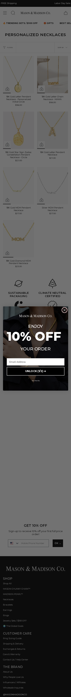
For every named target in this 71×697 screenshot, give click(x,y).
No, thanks (35, 381)
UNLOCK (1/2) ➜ (35, 371)
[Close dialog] (64, 310)
